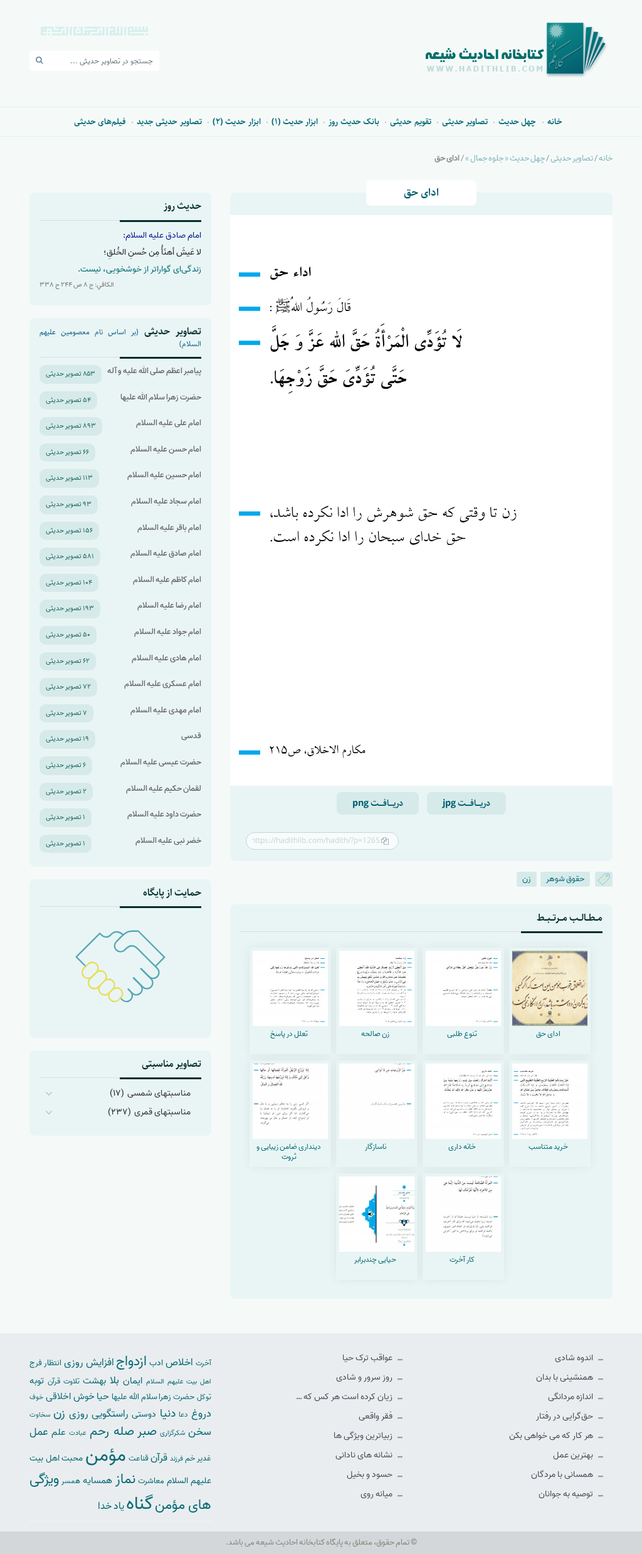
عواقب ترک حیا (368, 1358)
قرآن (158, 1457)
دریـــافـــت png (377, 803)
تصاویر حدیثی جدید (169, 122)
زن (526, 878)
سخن (199, 1432)
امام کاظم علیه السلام (167, 579)
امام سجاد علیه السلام (166, 501)
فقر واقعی (376, 1416)
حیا (103, 1396)
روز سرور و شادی (365, 1377)
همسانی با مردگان (563, 1474)
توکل (204, 1397)
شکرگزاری (172, 1433)
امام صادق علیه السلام (165, 553)
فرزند (176, 1459)
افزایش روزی (89, 1362)
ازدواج (131, 1361)
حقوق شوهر (565, 878)
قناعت (139, 1458)
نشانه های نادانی (364, 1455)
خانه (554, 122)
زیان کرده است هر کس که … (345, 1397)
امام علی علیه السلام (168, 423)
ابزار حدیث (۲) (237, 122)
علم (58, 1432)
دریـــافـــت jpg (466, 803)
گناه (139, 1504)
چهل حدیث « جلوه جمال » (505, 158)
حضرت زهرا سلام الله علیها (160, 397)
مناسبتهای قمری (162, 1112)
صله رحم (112, 1432)
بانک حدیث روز (354, 122)
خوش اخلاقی (70, 1396)
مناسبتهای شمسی (159, 1093)
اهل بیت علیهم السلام (178, 1382)
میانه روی (377, 1494)
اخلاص (179, 1362)
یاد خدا (111, 1506)
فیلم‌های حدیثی (100, 122)
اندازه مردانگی (571, 1397)
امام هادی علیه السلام (166, 658)
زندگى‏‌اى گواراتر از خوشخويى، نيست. (139, 269)
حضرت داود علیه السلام (164, 814)
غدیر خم (198, 1458)
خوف (36, 1397)
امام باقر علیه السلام (169, 527)
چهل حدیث (517, 122)
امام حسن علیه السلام (165, 449)
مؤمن (105, 1455)
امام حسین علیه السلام (164, 475)
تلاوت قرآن (64, 1381)
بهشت (94, 1380)
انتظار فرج (45, 1363)
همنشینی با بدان (565, 1377)
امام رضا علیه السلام (169, 605)
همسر (70, 1481)
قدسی (191, 736)
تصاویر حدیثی (465, 122)
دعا (183, 1414)
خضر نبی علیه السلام (168, 840)
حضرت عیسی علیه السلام (160, 762)
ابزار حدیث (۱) (294, 122)
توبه (36, 1380)
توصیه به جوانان (567, 1494)
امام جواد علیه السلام (167, 631)
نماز (125, 1479)
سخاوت (39, 1414)
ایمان (132, 1380)
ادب (156, 1363)
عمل (38, 1432)
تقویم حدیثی (410, 122)
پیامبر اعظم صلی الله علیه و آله (154, 371)
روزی (78, 1414)
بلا (114, 1380)
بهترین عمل (574, 1455)
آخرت (203, 1363)
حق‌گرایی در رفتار (565, 1416)
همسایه (97, 1480)
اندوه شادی (575, 1358)
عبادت (78, 1433)
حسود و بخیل (370, 1474)
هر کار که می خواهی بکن (552, 1436)
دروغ (201, 1413)
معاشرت (151, 1481)
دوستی (144, 1414)
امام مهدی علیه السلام (165, 710)
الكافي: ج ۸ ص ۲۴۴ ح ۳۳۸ (76, 284)
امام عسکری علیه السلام (162, 683)
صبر (147, 1431)
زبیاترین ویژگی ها (364, 1436)
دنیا (168, 1413)
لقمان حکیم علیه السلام (163, 788)
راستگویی (110, 1413)
